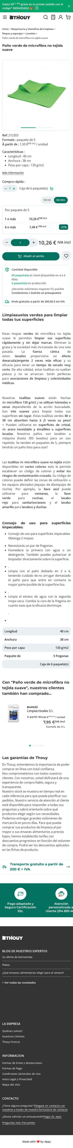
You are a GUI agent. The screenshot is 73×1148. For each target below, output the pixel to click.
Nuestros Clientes (13, 1036)
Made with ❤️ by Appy (36, 1141)
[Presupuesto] (53, 17)
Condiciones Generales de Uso (21, 1074)
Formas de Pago (12, 1068)
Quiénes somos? (12, 1031)
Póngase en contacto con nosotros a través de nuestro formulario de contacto (35, 1107)
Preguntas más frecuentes (18, 1122)
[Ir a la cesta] (68, 17)
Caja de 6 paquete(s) (34, 188)
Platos (6, 965)
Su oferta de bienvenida (17, 957)
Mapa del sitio (11, 1084)
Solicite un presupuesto (46, 293)
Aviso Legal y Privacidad (17, 1079)
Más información (13, 172)
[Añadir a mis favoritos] (66, 255)
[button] (4, 17)
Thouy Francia (11, 1042)
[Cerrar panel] (69, 6)
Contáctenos (20, 293)
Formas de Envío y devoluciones (22, 1063)
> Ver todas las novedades (19, 982)
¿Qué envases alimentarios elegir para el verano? (33, 972)
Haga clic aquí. (53, 1116)
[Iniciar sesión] (60, 17)
